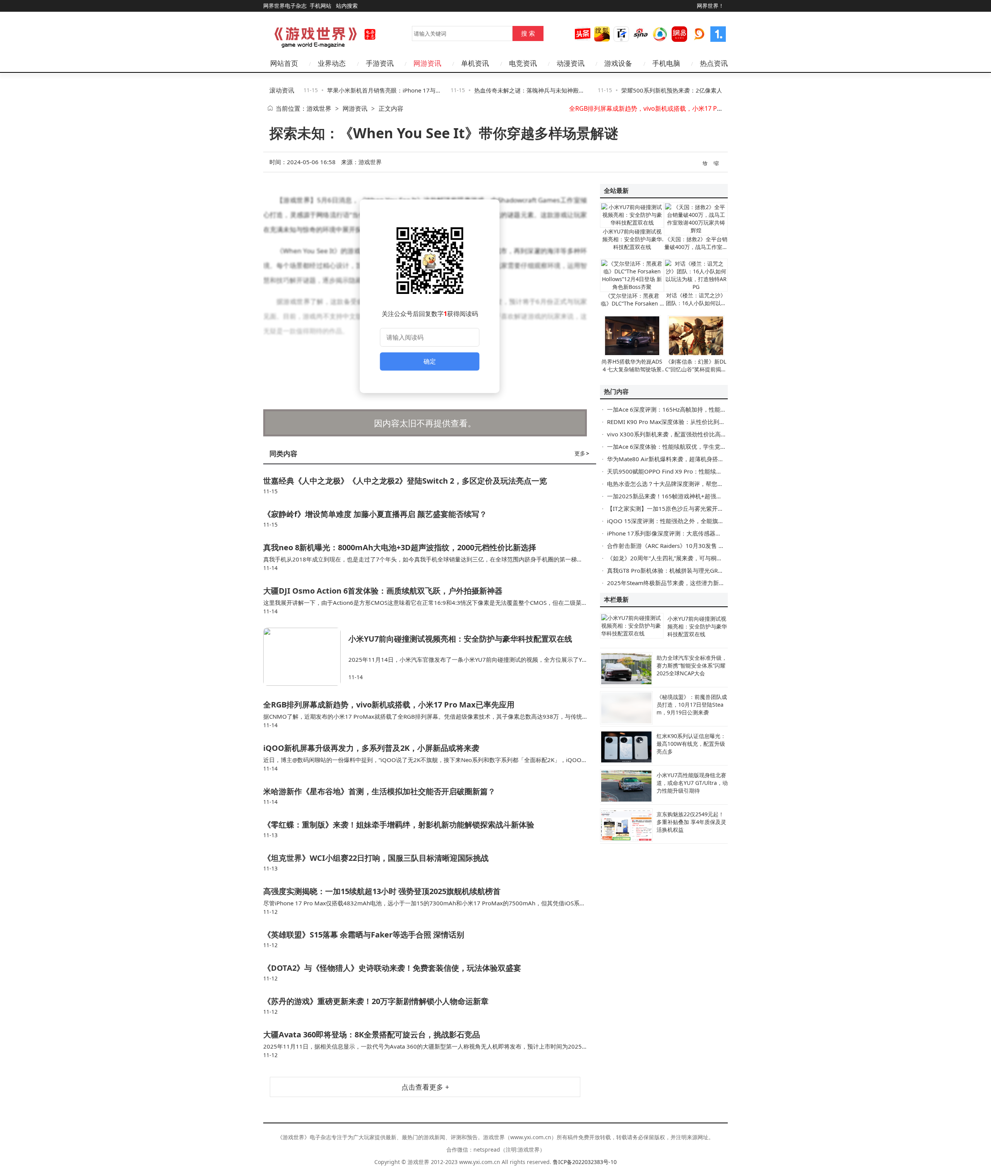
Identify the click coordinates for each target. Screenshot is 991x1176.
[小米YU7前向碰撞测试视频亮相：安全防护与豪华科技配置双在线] (305, 657)
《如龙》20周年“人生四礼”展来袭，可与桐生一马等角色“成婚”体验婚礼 (698, 558)
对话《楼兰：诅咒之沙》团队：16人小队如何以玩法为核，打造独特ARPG (696, 303)
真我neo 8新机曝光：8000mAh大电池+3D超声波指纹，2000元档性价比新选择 (399, 547)
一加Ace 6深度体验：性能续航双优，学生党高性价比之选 (681, 446)
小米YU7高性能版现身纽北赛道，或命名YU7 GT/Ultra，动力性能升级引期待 (692, 782)
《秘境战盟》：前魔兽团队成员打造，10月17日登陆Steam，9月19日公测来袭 (692, 704)
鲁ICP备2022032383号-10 (585, 1162)
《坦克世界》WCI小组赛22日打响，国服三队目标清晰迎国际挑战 (376, 858)
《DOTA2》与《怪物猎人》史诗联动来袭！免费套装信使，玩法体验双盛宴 (392, 968)
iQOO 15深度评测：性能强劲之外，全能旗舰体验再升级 (680, 521)
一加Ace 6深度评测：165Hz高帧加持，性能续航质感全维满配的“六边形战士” (706, 409)
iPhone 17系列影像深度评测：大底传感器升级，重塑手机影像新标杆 (696, 533)
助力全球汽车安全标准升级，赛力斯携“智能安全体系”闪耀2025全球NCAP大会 (692, 665)
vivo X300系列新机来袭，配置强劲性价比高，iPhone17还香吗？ (691, 434)
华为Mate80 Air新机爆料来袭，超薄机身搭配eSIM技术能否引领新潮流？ (701, 459)
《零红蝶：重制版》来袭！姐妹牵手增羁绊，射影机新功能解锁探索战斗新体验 (398, 824)
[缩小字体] (716, 163)
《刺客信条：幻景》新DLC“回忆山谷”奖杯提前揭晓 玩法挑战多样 (696, 369)
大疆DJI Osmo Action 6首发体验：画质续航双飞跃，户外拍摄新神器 (382, 590)
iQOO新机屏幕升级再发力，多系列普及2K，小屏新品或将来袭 (371, 748)
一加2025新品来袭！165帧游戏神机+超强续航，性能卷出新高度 (690, 496)
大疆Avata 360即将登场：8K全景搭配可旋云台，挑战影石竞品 (371, 1034)
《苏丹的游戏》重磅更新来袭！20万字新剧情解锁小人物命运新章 (376, 1001)
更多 (581, 453)
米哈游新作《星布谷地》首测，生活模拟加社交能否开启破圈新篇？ (379, 791)
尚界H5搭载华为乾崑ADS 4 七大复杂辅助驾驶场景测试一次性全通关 (632, 369)
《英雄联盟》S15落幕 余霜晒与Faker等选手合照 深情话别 (363, 934)
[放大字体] (705, 163)
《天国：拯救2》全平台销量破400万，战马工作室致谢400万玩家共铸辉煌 (696, 246)
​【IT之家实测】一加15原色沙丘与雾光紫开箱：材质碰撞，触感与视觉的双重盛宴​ (711, 508)
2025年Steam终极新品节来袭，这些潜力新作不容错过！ (680, 583)
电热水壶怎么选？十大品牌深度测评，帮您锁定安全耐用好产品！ (691, 484)
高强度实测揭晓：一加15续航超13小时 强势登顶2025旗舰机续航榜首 (382, 891)
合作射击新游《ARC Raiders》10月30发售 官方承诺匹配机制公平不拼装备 (703, 545)
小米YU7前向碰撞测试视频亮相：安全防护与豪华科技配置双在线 (460, 638)
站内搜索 (347, 5)
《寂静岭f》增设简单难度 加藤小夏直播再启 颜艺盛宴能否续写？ (375, 514)
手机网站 (320, 5)
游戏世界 (319, 108)
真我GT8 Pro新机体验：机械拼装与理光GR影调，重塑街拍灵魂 (688, 570)
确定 (429, 361)
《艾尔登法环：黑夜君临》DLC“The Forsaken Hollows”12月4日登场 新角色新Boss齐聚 (632, 307)
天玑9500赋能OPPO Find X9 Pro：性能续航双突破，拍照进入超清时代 (699, 471)
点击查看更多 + (425, 1087)
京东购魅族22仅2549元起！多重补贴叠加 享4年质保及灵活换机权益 (691, 821)
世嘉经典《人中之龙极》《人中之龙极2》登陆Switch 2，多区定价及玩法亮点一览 (405, 481)
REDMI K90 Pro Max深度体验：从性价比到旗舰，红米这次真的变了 (695, 422)
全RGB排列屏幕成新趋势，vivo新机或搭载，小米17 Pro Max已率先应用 (668, 108)
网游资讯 (355, 108)
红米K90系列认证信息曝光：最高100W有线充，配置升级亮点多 (691, 743)
